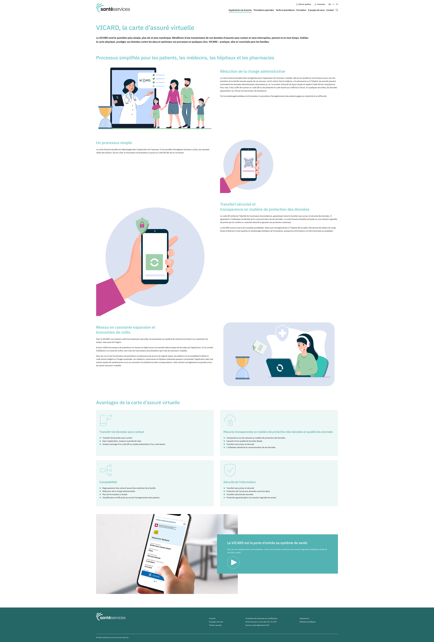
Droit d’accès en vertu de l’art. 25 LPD (261, 622)
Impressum (304, 618)
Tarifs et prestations (285, 10)
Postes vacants (215, 625)
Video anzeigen (234, 562)
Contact (330, 10)
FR (333, 4)
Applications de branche (240, 10)
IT (337, 4)
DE (330, 4)
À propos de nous (316, 10)
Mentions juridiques (308, 622)
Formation (301, 10)
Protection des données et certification (261, 618)
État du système (305, 4)
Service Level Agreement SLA (257, 625)
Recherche (337, 10)
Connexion (321, 4)
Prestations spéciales (264, 10)
